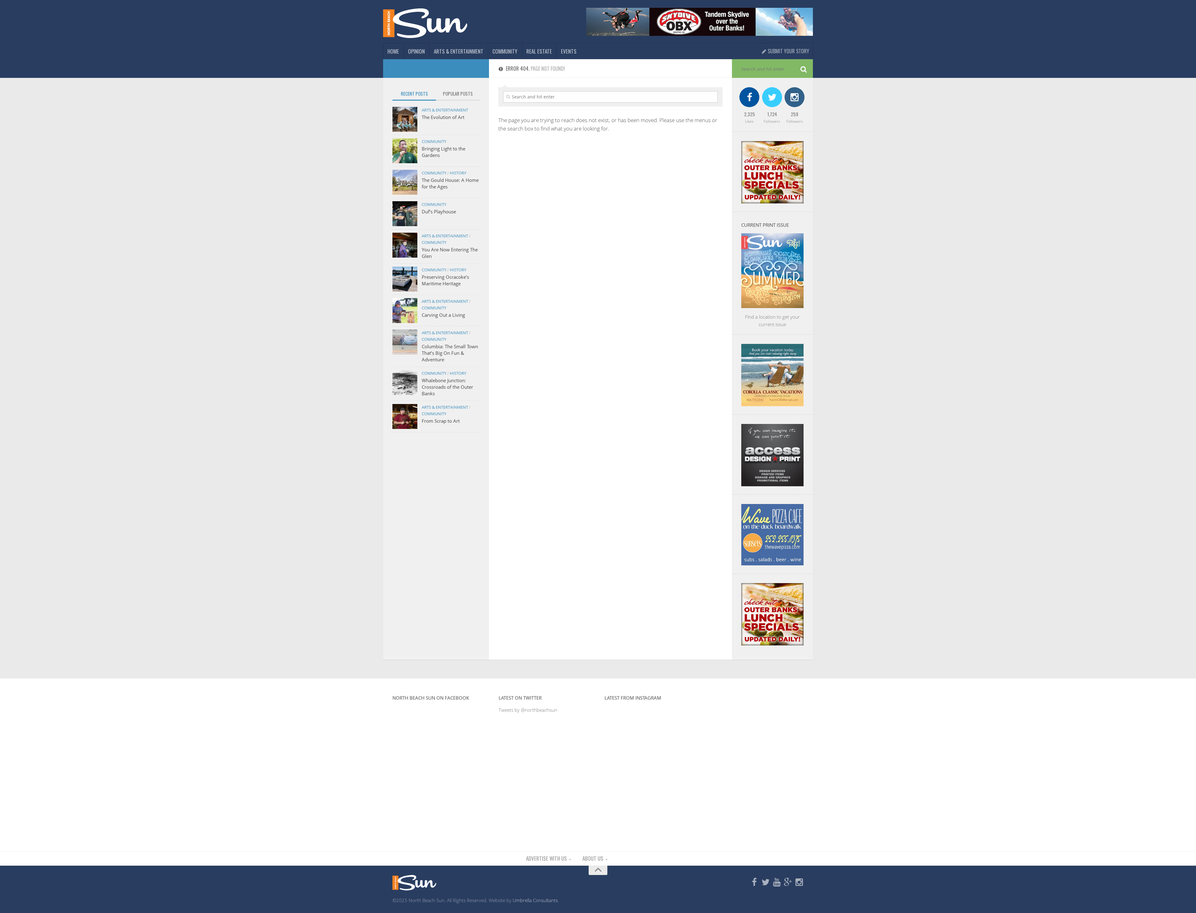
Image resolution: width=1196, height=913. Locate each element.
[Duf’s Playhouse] (404, 213)
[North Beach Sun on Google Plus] (788, 882)
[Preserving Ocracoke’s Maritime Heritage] (404, 279)
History (458, 173)
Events (569, 51)
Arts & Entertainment (458, 51)
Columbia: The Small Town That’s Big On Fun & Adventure (450, 353)
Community (504, 51)
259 (794, 114)
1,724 (772, 114)
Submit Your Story (787, 51)
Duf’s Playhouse (439, 211)
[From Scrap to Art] (404, 416)
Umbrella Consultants (535, 900)
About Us (592, 858)
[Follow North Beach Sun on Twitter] (765, 882)
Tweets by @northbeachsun (528, 710)
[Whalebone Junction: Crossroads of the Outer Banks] (404, 382)
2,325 (749, 114)
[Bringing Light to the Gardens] (404, 150)
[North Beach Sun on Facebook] (754, 882)
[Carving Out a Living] (404, 310)
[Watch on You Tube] (776, 882)
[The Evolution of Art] (404, 119)
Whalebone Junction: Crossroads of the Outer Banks (447, 387)
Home (393, 51)
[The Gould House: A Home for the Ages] (404, 182)
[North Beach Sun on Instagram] (799, 882)
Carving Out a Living (443, 315)
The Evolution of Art (443, 117)
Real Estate (539, 51)
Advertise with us (546, 858)
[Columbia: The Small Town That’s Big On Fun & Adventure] (404, 342)
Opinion (416, 51)
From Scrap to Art (441, 421)
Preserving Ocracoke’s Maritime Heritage (445, 280)
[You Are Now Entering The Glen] (404, 245)
